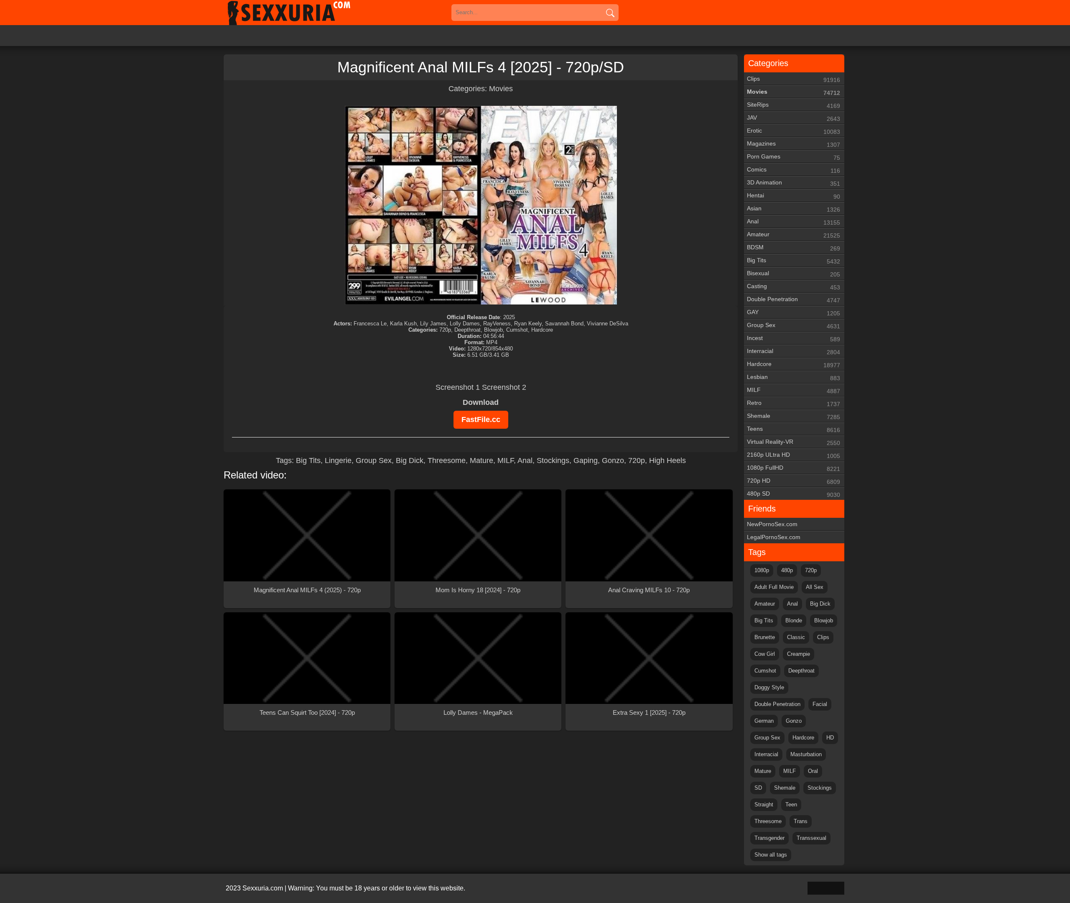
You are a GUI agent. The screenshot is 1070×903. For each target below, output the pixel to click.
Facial (820, 704)
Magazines (793, 144)
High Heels (667, 460)
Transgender (769, 838)
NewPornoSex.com (772, 524)
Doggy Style (769, 687)
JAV (793, 118)
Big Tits (308, 460)
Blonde (793, 620)
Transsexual (811, 838)
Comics (793, 170)
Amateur (793, 235)
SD (758, 788)
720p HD (793, 481)
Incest (793, 339)
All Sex (814, 587)
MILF (505, 460)
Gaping (585, 460)
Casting (793, 287)
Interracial (793, 352)
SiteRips (793, 105)
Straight (763, 804)
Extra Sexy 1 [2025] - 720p (649, 712)
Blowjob (823, 620)
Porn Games (793, 157)
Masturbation (806, 754)
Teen (791, 804)
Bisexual (793, 274)
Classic (796, 637)
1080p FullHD (793, 468)
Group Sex (374, 460)
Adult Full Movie (774, 587)
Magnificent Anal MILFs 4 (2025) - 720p (307, 589)
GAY (793, 313)
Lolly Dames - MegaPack (478, 712)
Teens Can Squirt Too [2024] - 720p (307, 712)
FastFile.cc (480, 419)
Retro (793, 403)
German (764, 721)
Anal (524, 460)
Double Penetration (793, 300)
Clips (793, 79)
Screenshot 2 (504, 387)
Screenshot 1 (458, 387)
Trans (801, 821)
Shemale (793, 416)
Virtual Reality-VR (793, 442)
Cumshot (765, 671)
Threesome (447, 460)
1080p (761, 570)
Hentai (793, 196)
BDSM (793, 248)
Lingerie (338, 460)
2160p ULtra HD (793, 455)
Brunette (764, 637)
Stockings (553, 460)
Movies (501, 88)
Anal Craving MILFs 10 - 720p (649, 589)
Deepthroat (801, 671)
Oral (813, 771)
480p (787, 570)
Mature (481, 460)
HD (830, 737)
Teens (793, 429)
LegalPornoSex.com (773, 537)
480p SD (793, 494)
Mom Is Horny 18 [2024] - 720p (478, 589)
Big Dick (409, 460)
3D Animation (793, 183)
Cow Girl (764, 654)
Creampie (798, 654)
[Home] (301, 12)
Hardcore (793, 364)
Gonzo (613, 460)
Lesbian (793, 377)
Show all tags (770, 855)
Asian (793, 209)
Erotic (793, 131)
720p (636, 460)
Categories (768, 63)
